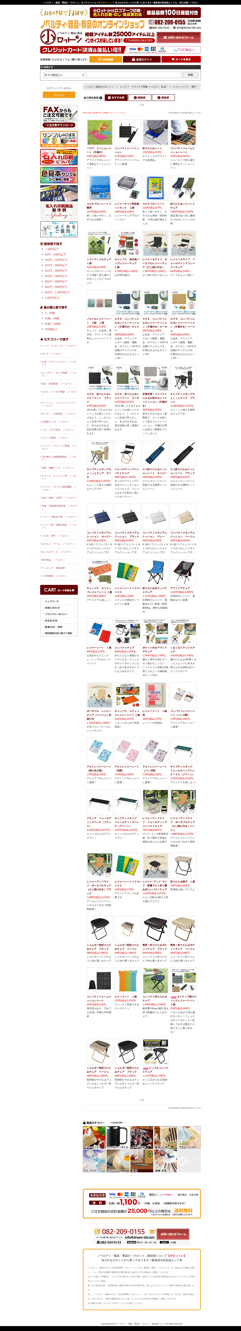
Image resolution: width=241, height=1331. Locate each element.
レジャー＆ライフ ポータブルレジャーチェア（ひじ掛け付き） (154, 263)
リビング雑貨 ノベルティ (56, 437)
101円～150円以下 (56, 259)
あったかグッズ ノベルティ (57, 551)
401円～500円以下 (56, 287)
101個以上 (51, 329)
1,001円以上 (52, 297)
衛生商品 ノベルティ (53, 560)
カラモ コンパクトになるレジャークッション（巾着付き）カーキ (154, 322)
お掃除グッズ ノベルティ (56, 421)
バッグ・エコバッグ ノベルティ (59, 345)
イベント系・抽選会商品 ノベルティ (59, 526)
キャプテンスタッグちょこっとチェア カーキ (99, 473)
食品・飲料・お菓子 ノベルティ (59, 497)
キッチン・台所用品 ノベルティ (59, 413)
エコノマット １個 (126, 996)
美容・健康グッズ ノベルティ (58, 467)
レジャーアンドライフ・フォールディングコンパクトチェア (154, 822)
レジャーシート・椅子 (184, 86)
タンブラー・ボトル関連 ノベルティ (59, 374)
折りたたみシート (152, 148)
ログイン (59, 94)
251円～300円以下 (56, 276)
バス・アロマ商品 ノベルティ (58, 429)
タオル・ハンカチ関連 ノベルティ (59, 393)
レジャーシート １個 (99, 647)
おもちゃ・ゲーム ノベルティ (58, 543)
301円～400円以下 (56, 281)
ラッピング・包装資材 (53, 568)
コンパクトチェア (124, 647)
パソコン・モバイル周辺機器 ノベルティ (59, 488)
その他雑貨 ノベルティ (54, 576)
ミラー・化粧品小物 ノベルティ (59, 516)
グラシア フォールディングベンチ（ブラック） (99, 822)
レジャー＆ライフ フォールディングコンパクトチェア (182, 263)
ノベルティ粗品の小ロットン (99, 86)
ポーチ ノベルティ (52, 353)
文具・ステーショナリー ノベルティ (59, 363)
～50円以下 (52, 249)
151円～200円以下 (56, 265)
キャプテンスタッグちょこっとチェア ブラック (182, 398)
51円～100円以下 (55, 254)
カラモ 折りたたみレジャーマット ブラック (99, 398)
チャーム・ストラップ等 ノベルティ (59, 477)
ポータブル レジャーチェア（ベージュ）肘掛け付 (99, 715)
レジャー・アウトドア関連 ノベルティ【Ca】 (143, 86)
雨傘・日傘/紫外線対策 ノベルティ (59, 507)
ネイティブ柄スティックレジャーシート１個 (183, 1000)
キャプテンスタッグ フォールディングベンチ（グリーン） (127, 822)
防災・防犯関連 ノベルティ (57, 383)
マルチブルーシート (153, 203)
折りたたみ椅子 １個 (182, 881)
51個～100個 (52, 323)
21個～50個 (52, 318)
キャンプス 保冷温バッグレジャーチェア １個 (127, 263)
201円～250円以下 (56, 270)
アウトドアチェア (180, 588)
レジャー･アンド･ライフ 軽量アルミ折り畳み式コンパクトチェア (154, 885)
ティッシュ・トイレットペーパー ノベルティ (60, 404)
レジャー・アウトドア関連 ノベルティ (59, 447)
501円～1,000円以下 (57, 292)
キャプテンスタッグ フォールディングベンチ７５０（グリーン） (182, 770)
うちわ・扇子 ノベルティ (56, 535)
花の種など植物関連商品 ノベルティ (59, 458)
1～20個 (50, 313)
